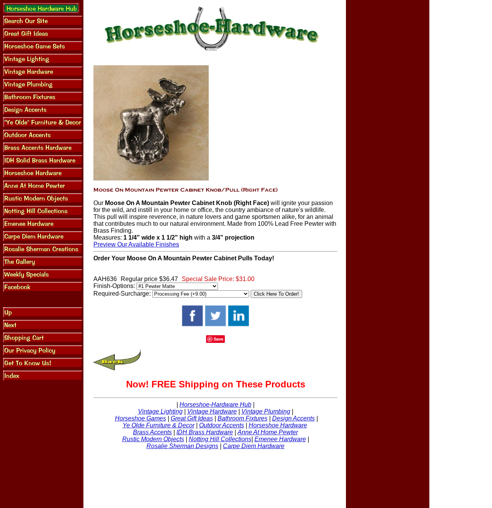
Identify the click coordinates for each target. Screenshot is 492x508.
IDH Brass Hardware (204, 432)
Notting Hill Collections (220, 439)
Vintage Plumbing (265, 411)
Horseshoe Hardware (278, 425)
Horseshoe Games (140, 418)
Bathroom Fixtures (243, 418)
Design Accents (293, 418)
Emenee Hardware (280, 439)
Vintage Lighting (160, 411)
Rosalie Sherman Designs (182, 446)
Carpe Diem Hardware (253, 446)
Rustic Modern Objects (153, 439)
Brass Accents (152, 432)
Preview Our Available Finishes (136, 244)
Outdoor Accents (221, 425)
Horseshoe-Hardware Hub (215, 404)
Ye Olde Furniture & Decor (158, 425)
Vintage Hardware (212, 411)
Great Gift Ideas (192, 418)
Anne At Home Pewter (268, 432)
